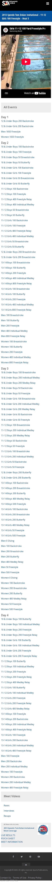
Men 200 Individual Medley (14, 766)
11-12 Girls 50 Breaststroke (14, 241)
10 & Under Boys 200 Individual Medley (20, 377)
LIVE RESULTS (8, 835)
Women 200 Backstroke (13, 777)
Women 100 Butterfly (11, 346)
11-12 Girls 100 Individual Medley (17, 692)
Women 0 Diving (9, 577)
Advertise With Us (9, 880)
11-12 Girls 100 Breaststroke (15, 451)
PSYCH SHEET (8, 838)
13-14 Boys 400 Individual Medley (17, 278)
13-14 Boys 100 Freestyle (13, 713)
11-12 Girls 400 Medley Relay (15, 708)
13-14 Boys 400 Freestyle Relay (16, 729)
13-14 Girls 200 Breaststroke (15, 514)
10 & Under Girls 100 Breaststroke (18, 398)
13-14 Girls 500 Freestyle (13, 535)
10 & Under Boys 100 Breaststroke (18, 372)
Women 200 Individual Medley (16, 782)
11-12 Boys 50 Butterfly (12, 215)
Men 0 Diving (7, 540)
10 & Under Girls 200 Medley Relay (18, 409)
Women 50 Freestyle (11, 604)
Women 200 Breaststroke (14, 588)
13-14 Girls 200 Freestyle (13, 299)
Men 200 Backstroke (11, 761)
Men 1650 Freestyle (11, 131)
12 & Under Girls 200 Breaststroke (18, 257)
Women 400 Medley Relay (14, 598)
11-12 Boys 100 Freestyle (13, 194)
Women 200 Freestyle (12, 351)
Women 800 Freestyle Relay (14, 362)
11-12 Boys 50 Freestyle (13, 446)
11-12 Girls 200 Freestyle (13, 698)
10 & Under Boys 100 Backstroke (17, 146)
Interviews (9, 810)
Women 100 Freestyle (12, 771)
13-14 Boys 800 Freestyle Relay (16, 283)
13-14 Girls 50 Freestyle (12, 530)
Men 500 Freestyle (10, 572)
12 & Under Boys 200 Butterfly (16, 472)
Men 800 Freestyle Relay (13, 336)
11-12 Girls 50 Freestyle (12, 467)
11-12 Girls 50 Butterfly (12, 246)
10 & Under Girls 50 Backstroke (16, 414)
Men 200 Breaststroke (12, 551)
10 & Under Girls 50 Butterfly (15, 183)
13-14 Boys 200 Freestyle (13, 273)
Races (6, 805)
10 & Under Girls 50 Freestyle (15, 419)
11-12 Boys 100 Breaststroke (15, 425)
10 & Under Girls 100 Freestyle (16, 172)
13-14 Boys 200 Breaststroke (15, 488)
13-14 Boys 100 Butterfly (13, 267)
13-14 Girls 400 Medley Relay (15, 525)
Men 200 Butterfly (10, 556)
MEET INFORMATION (12, 841)
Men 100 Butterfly (10, 320)
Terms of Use (19, 877)
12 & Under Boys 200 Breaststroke (18, 251)
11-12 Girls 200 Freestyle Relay (16, 703)
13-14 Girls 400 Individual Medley (17, 304)
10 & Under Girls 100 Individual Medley (20, 645)
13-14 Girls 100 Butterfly (13, 294)
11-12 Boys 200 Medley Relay (15, 435)
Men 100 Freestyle (10, 755)
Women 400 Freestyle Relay (14, 787)
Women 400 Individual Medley (16, 357)
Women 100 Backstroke (13, 582)
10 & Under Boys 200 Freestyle (16, 629)
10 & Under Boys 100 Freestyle (16, 151)
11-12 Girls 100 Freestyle (13, 225)
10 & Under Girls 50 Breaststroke (17, 178)
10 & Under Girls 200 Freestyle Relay (19, 656)
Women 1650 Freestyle (12, 136)
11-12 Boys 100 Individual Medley (17, 666)
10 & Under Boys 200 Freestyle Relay (19, 634)
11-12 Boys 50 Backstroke (14, 440)
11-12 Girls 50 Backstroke (14, 461)
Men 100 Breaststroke (12, 315)
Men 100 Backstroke (11, 546)
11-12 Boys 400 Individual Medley (17, 204)
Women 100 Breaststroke (14, 341)
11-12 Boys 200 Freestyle (13, 671)
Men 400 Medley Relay (12, 561)
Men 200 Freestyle (10, 325)
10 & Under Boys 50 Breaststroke (17, 157)
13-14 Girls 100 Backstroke (14, 509)
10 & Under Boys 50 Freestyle (15, 393)
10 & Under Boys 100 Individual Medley (20, 624)
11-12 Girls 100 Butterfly (13, 687)
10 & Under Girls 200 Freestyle (16, 650)
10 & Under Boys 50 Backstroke (17, 388)
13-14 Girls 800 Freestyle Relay (16, 309)
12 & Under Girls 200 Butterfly (16, 477)
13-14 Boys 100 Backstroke (14, 482)
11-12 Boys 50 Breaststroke (15, 209)
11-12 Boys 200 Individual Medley (17, 430)
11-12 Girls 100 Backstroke (14, 220)
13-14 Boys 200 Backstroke (14, 719)
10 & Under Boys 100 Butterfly (16, 619)
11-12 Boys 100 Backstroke (14, 188)
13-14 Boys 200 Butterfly (13, 493)
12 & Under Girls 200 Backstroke (17, 126)
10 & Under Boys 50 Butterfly (15, 162)
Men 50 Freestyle (9, 567)
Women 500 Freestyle (12, 609)
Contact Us (5, 877)
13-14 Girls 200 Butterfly (13, 519)
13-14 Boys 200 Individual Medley (17, 724)
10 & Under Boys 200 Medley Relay (18, 382)
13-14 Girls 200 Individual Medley (17, 745)
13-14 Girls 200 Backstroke (14, 740)
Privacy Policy (34, 877)
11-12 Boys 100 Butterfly (13, 661)
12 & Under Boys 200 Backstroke (17, 121)
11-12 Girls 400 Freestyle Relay (16, 230)
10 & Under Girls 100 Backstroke (17, 167)
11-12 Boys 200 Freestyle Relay (16, 676)
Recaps (7, 815)
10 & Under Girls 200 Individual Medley (20, 403)
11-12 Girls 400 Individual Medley (17, 236)
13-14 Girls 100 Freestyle (13, 734)
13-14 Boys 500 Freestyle (13, 504)
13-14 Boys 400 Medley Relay (15, 498)
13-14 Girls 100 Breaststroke (15, 288)
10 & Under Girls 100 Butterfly (16, 640)
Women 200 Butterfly (11, 593)
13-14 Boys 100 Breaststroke (15, 262)
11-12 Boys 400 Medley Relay (15, 682)
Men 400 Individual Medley (14, 330)
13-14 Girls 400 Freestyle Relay (16, 750)
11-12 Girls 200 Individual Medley (17, 456)
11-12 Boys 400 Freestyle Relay (16, 199)
